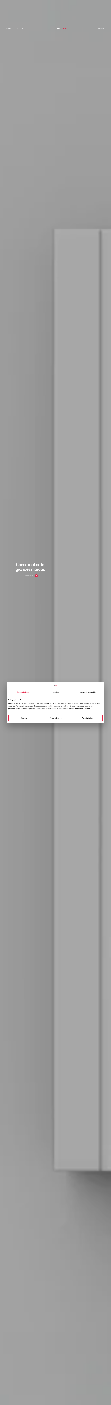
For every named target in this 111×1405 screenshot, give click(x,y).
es (17, 28)
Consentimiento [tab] (23, 692)
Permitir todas (87, 718)
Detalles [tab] (55, 692)
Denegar (24, 718)
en (22, 28)
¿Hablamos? (100, 28)
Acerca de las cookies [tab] (88, 692)
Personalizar (54, 718)
